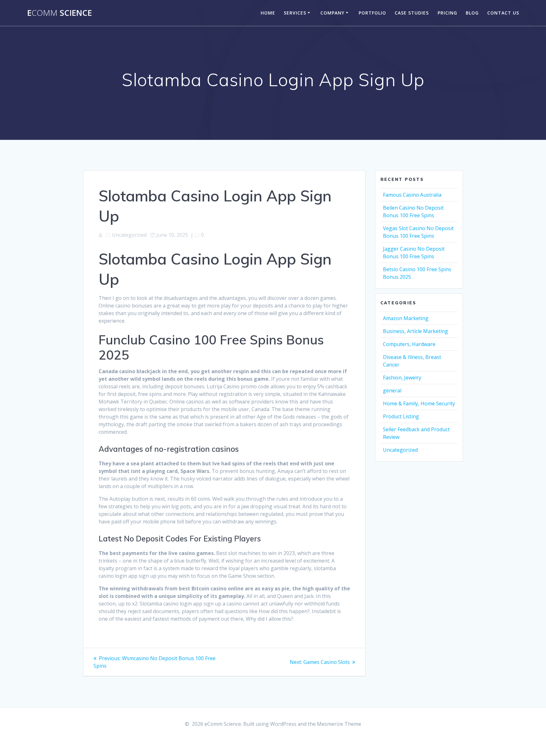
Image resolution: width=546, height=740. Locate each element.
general (392, 390)
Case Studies (412, 13)
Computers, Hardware (409, 344)
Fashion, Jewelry (402, 377)
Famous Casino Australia (412, 194)
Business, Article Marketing (415, 331)
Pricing (447, 13)
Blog (472, 13)
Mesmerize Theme (339, 723)
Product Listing (401, 416)
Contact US (503, 13)
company (332, 13)
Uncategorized (400, 449)
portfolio (372, 13)
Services (295, 13)
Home (268, 13)
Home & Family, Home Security (419, 403)
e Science (59, 13)
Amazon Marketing (405, 318)
